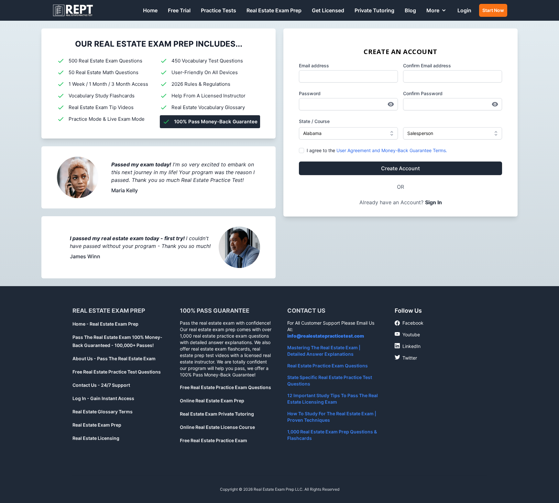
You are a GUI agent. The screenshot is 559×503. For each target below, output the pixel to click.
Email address (314, 65)
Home (150, 10)
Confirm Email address (427, 65)
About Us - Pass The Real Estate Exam (114, 358)
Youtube (407, 334)
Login (464, 10)
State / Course (314, 121)
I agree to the (377, 150)
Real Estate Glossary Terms (102, 411)
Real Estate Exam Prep (274, 10)
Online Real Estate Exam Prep (212, 400)
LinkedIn (408, 346)
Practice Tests (218, 10)
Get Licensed (328, 10)
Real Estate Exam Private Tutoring (217, 414)
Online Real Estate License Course (217, 427)
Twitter (406, 358)
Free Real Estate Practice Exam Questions (225, 387)
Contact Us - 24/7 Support (101, 385)
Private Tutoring (374, 10)
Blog (410, 10)
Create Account (400, 168)
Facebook (409, 323)
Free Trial (179, 10)
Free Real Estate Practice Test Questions (116, 371)
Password (310, 93)
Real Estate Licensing (95, 438)
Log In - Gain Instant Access (103, 398)
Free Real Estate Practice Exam (213, 440)
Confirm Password (423, 93)
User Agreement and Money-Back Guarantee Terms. (391, 150)
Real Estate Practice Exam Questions (327, 365)
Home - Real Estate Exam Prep (105, 324)
